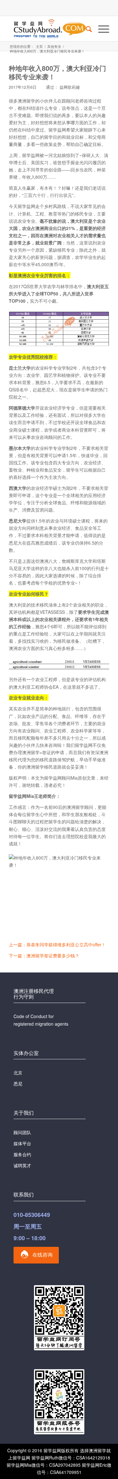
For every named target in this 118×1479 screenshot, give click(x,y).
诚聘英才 (22, 1165)
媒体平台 (22, 1143)
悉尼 (18, 1083)
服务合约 (22, 1154)
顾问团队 (22, 1132)
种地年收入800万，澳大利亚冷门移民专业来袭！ (57, 72)
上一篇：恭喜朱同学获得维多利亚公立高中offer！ (57, 944)
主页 (39, 46)
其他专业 (54, 46)
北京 (18, 1072)
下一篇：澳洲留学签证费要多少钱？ (44, 955)
